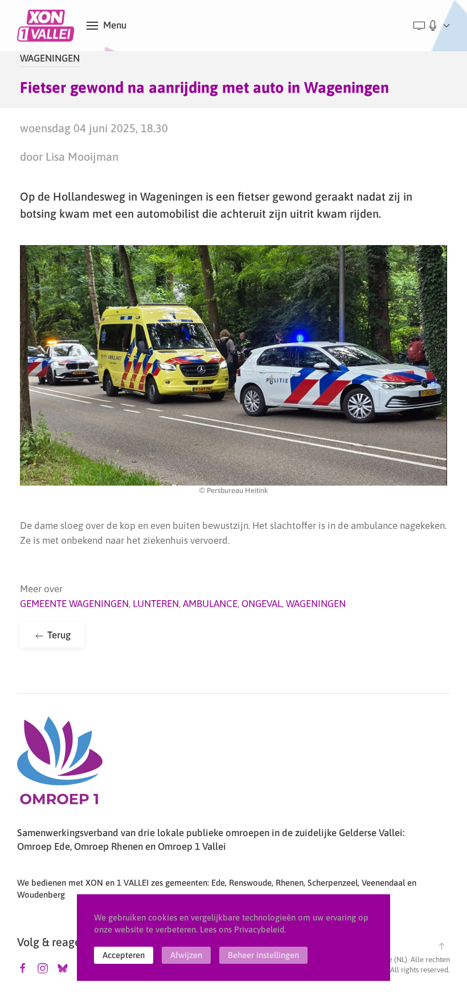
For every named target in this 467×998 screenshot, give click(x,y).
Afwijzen (186, 955)
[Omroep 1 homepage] (60, 765)
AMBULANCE (210, 603)
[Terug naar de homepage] (47, 25)
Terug (58, 635)
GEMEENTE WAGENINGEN (74, 603)
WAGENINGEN (50, 58)
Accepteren (124, 955)
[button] (106, 25)
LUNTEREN (156, 603)
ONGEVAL (261, 603)
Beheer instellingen (263, 955)
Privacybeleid (259, 929)
